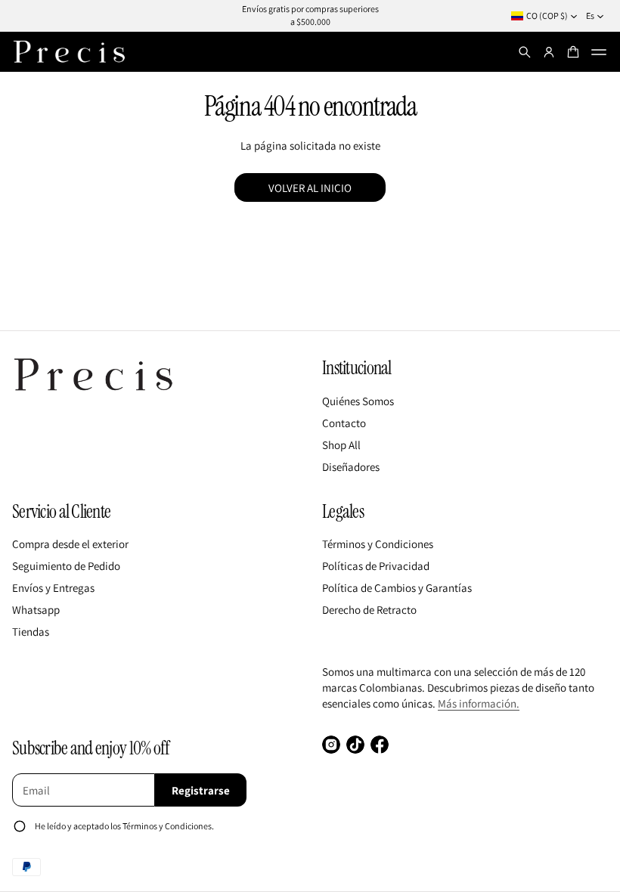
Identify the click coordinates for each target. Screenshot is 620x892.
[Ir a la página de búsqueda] (525, 52)
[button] (525, 52)
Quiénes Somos (358, 401)
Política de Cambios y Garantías (397, 588)
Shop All (341, 445)
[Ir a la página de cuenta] (549, 52)
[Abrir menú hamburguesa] (599, 52)
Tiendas (30, 631)
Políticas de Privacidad (375, 566)
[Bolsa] (573, 52)
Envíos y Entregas (53, 588)
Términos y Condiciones (377, 544)
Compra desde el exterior (70, 544)
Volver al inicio (310, 188)
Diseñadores (351, 467)
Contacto (344, 423)
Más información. (478, 703)
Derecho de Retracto (369, 609)
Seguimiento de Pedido (66, 566)
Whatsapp (36, 609)
